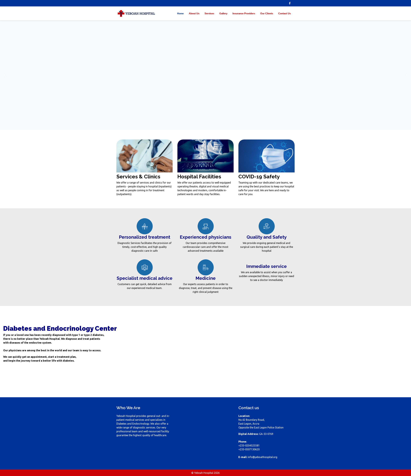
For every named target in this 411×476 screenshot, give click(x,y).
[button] (5, 75)
